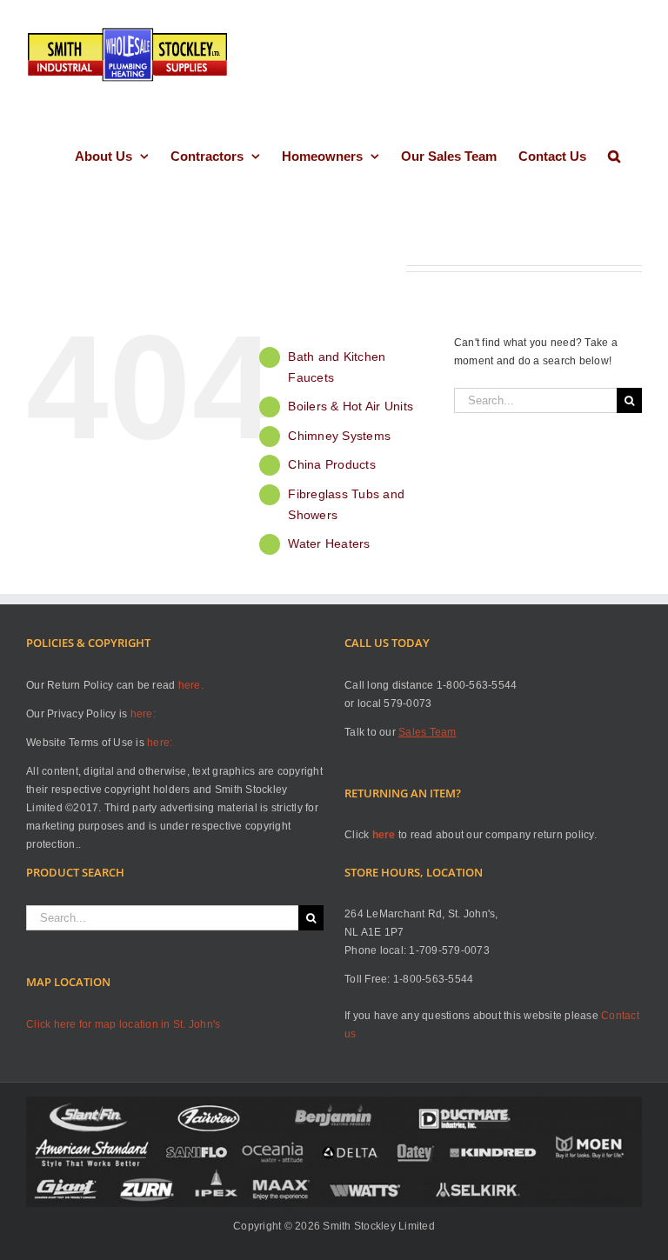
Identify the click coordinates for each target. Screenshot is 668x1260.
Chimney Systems (339, 436)
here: (143, 714)
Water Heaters (329, 543)
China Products (332, 464)
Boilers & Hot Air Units (350, 406)
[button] (614, 156)
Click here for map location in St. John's (123, 1024)
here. (191, 685)
